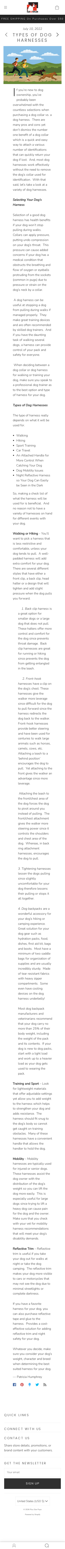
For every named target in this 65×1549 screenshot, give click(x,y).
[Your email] (32, 1472)
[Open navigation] (8, 7)
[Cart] (57, 7)
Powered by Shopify (32, 1514)
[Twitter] (37, 1384)
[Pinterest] (22, 1384)
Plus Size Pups (36, 1509)
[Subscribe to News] (45, 1384)
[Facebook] (14, 1384)
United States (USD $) (31, 1501)
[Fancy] (29, 1384)
